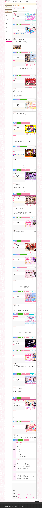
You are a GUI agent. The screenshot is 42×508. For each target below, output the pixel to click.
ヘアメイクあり (7, 22)
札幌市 (13, 491)
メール (28, 24)
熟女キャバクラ (18, 497)
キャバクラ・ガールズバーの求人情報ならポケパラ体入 (18, 506)
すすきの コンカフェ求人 (15, 494)
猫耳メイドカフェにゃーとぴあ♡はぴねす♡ (19, 401)
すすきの (11, 504)
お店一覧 (14, 8)
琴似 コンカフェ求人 (25, 494)
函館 (16, 491)
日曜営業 (30, 65)
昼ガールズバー (26, 498)
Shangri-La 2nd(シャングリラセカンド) (18, 442)
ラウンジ (27, 497)
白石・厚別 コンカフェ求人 (20, 494)
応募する (14, 24)
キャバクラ (14, 497)
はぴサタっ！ (15, 172)
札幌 (5, 504)
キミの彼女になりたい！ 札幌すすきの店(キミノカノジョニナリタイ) (18, 27)
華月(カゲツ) (14, 243)
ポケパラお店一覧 (23, 8)
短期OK (7, 19)
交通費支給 (7, 15)
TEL (23, 24)
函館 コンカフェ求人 (29, 494)
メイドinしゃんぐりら (16, 376)
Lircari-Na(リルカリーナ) (16, 101)
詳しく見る (32, 24)
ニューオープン (7, 28)
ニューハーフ (14, 498)
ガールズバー (22, 497)
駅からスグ (7, 24)
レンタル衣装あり (34, 64)
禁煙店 (6, 31)
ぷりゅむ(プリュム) (15, 316)
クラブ (28, 497)
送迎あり (7, 23)
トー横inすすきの (15, 125)
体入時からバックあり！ (17, 60)
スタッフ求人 (19, 8)
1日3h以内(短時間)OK (8, 18)
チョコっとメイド (15, 78)
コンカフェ (23, 498)
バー (16, 498)
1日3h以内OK (30, 64)
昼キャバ (16, 497)
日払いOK (7, 14)
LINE (19, 24)
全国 (6, 6)
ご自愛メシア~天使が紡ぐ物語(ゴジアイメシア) (17, 14)
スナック (24, 497)
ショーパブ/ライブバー (32, 497)
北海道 (13, 1)
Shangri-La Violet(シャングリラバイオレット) (18, 340)
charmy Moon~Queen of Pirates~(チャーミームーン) (18, 270)
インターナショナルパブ (19, 498)
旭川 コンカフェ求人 (33, 494)
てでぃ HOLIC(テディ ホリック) (17, 196)
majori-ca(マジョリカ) (16, 459)
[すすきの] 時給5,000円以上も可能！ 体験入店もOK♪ (18, 5)
